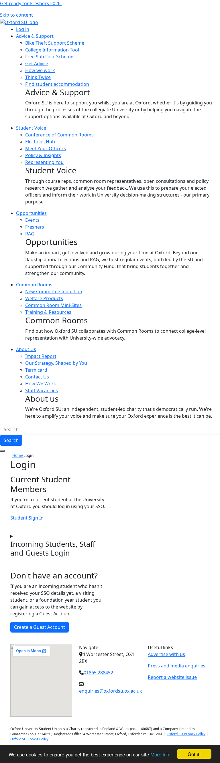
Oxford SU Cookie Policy (29, 739)
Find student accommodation (57, 84)
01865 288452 (98, 672)
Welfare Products (44, 298)
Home (17, 455)
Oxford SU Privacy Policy (186, 734)
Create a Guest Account (39, 627)
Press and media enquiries (176, 666)
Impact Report (40, 356)
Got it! (194, 754)
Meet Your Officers (45, 148)
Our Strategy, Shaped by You (56, 363)
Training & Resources (48, 312)
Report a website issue (172, 677)
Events (32, 220)
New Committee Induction (53, 291)
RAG (29, 234)
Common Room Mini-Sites (53, 305)
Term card (36, 370)
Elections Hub (40, 141)
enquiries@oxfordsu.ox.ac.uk (110, 691)
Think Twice (38, 77)
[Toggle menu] (2, 451)
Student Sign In (27, 518)
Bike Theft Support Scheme (54, 43)
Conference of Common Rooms (59, 135)
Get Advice (36, 63)
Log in (22, 29)
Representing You (44, 162)
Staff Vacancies (41, 390)
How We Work (40, 383)
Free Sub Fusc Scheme (49, 56)
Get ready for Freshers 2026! (31, 3)
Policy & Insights (43, 155)
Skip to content (16, 15)
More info (160, 754)
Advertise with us (166, 654)
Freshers (34, 227)
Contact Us (37, 377)
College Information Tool (52, 50)
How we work (40, 70)
